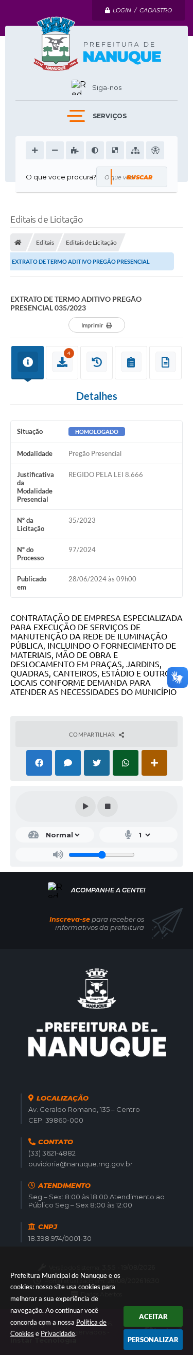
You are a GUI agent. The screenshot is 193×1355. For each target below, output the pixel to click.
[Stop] (107, 806)
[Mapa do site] (135, 150)
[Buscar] (139, 177)
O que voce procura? (61, 177)
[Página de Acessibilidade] (155, 150)
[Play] (85, 806)
